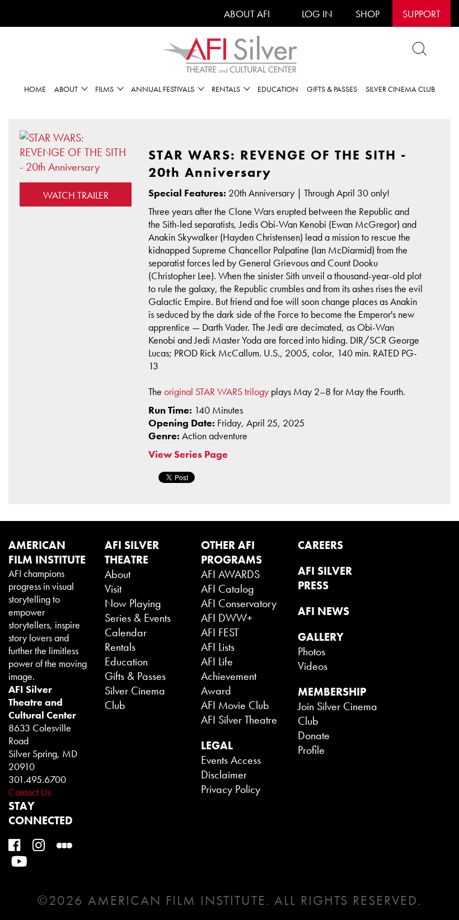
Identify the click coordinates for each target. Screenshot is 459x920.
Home (35, 89)
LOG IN (317, 13)
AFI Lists (218, 647)
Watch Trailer (76, 195)
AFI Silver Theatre (239, 719)
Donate (314, 735)
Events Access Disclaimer (231, 767)
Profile (311, 750)
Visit (113, 588)
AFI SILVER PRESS (325, 578)
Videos (312, 666)
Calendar (126, 632)
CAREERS (320, 545)
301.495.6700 (37, 779)
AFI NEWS (323, 611)
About (117, 574)
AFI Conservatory (239, 603)
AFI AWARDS (230, 574)
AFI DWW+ (226, 618)
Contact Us (29, 792)
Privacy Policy (230, 789)
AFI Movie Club (235, 705)
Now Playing (133, 603)
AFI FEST (220, 632)
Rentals (120, 647)
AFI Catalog (227, 588)
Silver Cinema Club (400, 89)
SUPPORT (421, 13)
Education (277, 89)
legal (217, 745)
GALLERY (321, 637)
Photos (311, 651)
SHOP (367, 13)
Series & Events (138, 618)
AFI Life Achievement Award (228, 676)
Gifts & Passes (332, 89)
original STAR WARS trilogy (217, 391)
